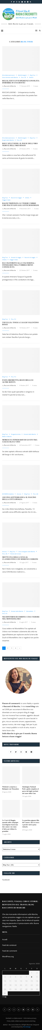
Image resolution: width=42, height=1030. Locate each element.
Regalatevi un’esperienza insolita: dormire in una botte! (21, 82)
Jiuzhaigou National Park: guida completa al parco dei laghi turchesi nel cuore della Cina (30, 790)
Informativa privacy (29, 1018)
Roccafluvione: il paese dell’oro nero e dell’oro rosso (20, 144)
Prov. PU (13, 319)
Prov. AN (35, 494)
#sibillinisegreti (22, 75)
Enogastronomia (15, 434)
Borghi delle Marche (8, 140)
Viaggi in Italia (6, 200)
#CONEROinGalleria (8, 494)
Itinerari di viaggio (16, 257)
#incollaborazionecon (8, 75)
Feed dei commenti (9, 951)
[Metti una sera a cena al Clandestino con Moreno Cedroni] (21, 535)
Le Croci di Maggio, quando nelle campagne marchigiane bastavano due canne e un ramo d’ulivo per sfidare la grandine (10, 826)
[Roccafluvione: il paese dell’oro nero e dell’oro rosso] (21, 121)
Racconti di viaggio (16, 197)
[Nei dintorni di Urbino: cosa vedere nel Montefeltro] (21, 594)
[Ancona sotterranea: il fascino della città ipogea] (21, 477)
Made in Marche (7, 436)
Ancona (19, 494)
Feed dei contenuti (9, 945)
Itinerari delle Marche (30, 434)
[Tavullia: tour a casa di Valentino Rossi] (21, 302)
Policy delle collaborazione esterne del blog (21, 1021)
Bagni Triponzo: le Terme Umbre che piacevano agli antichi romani (20, 204)
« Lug (4, 996)
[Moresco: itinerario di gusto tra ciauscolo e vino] (21, 417)
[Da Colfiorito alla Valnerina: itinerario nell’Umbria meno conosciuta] (21, 241)
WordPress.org (8, 956)
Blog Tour (32, 75)
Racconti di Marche (10, 86)
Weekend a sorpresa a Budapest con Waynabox (10, 788)
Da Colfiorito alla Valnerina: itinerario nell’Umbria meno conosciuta (18, 265)
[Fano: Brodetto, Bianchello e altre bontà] (21, 360)
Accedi (4, 939)
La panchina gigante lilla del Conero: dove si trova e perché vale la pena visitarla (30, 824)
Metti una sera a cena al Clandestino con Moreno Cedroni (20, 558)
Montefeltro (29, 611)
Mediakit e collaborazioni (14, 1018)
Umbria (27, 197)
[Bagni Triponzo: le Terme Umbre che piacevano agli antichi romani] (21, 181)
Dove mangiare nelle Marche (26, 551)
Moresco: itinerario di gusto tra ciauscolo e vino (19, 441)
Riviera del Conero (15, 553)
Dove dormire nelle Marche (10, 77)
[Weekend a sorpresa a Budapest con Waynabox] (11, 775)
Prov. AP (23, 77)
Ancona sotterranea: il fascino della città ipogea (19, 498)
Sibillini (31, 77)
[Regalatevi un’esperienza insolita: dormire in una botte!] (21, 58)
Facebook (6, 880)
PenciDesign (27, 1027)
